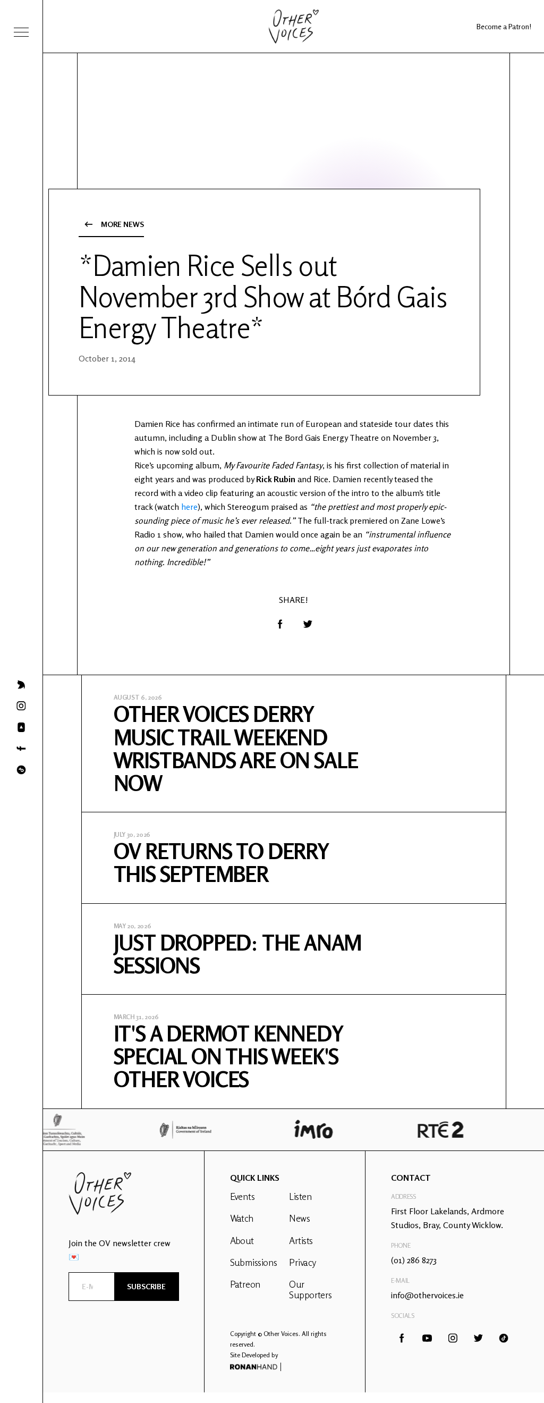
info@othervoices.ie (427, 1295)
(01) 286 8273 (414, 1260)
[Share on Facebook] (280, 624)
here (189, 506)
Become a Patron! (504, 26)
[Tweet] (307, 624)
